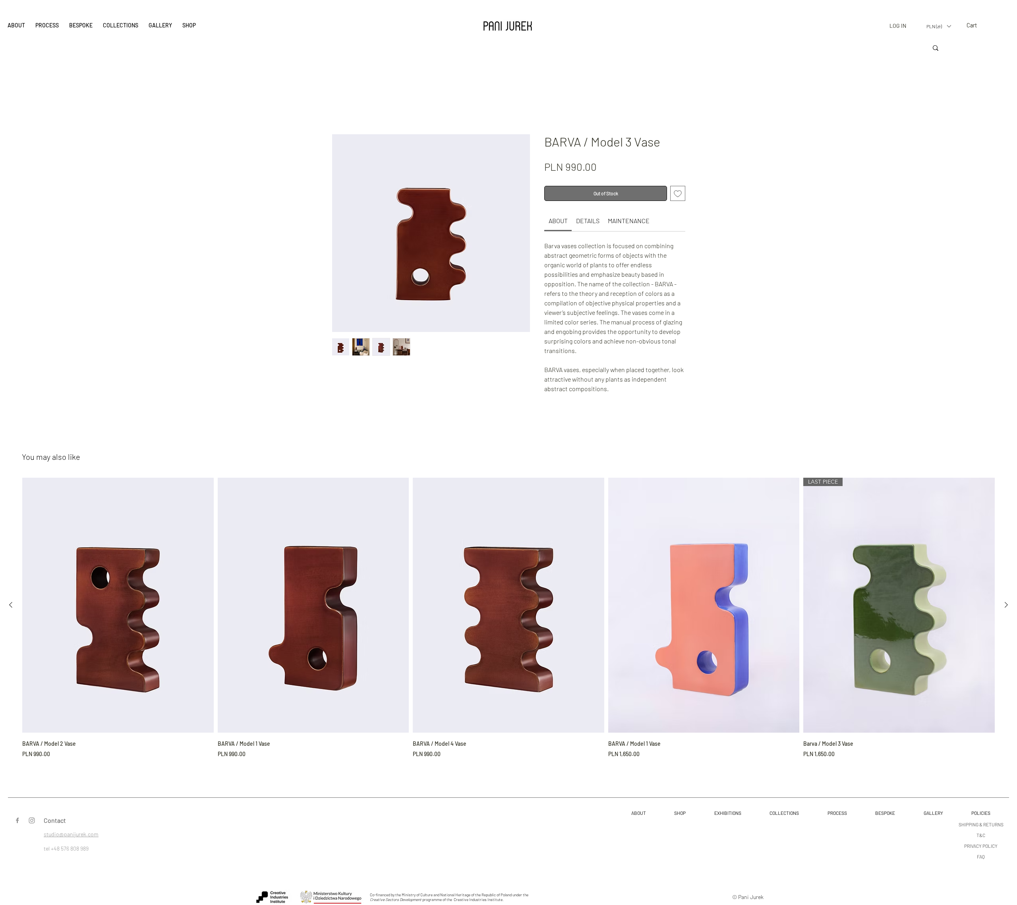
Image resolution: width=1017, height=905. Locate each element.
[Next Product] (1006, 607)
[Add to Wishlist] (677, 195)
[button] (120, 26)
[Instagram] (32, 822)
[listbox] (938, 26)
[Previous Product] (10, 607)
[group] (508, 620)
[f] (17, 822)
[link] (558, 222)
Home (340, 107)
